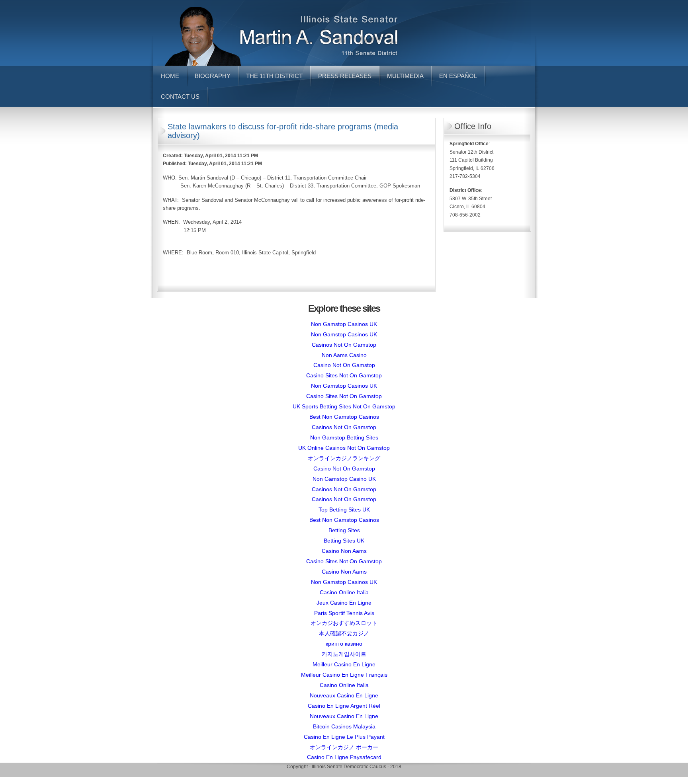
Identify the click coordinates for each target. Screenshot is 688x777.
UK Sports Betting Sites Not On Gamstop (344, 406)
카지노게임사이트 (344, 654)
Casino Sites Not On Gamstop (344, 375)
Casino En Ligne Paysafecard (344, 757)
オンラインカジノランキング (344, 458)
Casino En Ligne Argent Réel (344, 706)
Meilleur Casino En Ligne (344, 664)
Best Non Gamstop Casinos (344, 417)
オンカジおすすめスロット (344, 623)
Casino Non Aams (344, 551)
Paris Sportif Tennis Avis (344, 613)
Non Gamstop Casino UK (344, 479)
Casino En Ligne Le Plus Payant (344, 737)
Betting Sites (344, 530)
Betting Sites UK (344, 540)
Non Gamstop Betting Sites (344, 437)
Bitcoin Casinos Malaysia (344, 726)
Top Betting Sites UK (344, 509)
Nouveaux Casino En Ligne (344, 695)
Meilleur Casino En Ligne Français (344, 675)
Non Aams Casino (344, 355)
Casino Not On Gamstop (344, 365)
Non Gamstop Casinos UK (344, 324)
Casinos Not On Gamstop (344, 345)
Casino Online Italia (344, 592)
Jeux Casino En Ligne (344, 602)
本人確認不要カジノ (344, 633)
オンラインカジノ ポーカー (344, 747)
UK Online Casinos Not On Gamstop (344, 448)
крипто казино (344, 643)
